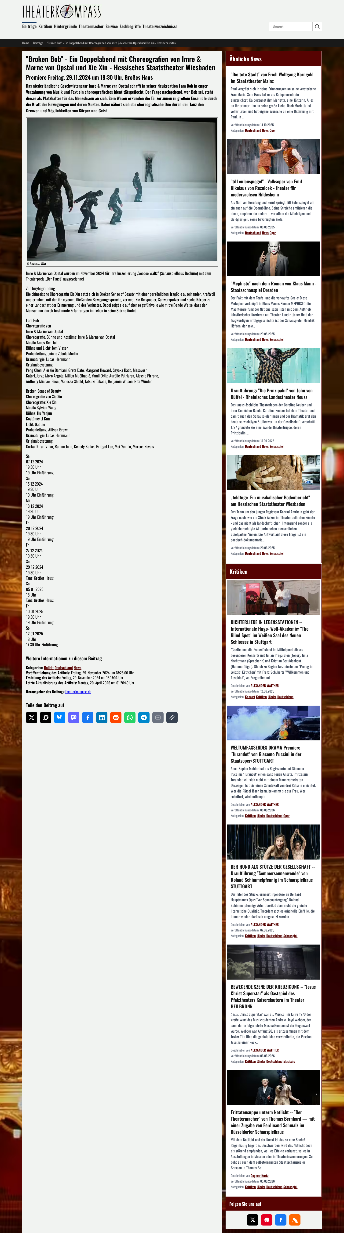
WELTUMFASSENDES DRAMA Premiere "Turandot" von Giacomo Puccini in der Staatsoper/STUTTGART (266, 754)
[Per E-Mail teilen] (158, 717)
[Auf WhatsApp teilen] (129, 717)
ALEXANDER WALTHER (265, 685)
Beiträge (29, 26)
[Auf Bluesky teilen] (59, 717)
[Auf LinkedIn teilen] (101, 717)
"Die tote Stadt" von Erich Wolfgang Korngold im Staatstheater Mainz (272, 77)
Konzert (250, 696)
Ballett (49, 667)
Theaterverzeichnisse (160, 26)
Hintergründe (65, 26)
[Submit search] (317, 26)
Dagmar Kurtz (259, 1175)
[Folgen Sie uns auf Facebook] (280, 1220)
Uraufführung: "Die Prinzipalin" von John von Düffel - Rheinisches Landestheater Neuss (272, 393)
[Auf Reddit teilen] (115, 717)
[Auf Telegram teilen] (144, 717)
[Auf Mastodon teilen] (73, 717)
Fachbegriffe (130, 26)
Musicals (289, 1061)
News (77, 667)
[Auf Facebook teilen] (87, 717)
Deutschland (64, 667)
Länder (272, 696)
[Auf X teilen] (31, 717)
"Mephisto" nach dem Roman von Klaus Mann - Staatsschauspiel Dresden (273, 286)
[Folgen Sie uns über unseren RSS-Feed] (294, 1220)
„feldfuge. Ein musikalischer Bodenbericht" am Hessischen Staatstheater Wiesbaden (270, 500)
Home (25, 43)
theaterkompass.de (78, 691)
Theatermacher (91, 26)
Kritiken (45, 26)
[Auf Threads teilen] (45, 717)
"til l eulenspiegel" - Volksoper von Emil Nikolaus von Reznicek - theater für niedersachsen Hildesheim (266, 188)
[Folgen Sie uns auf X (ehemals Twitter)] (252, 1220)
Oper (273, 130)
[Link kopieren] (172, 717)
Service (112, 26)
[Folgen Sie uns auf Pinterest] (266, 1220)
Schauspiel (277, 339)
